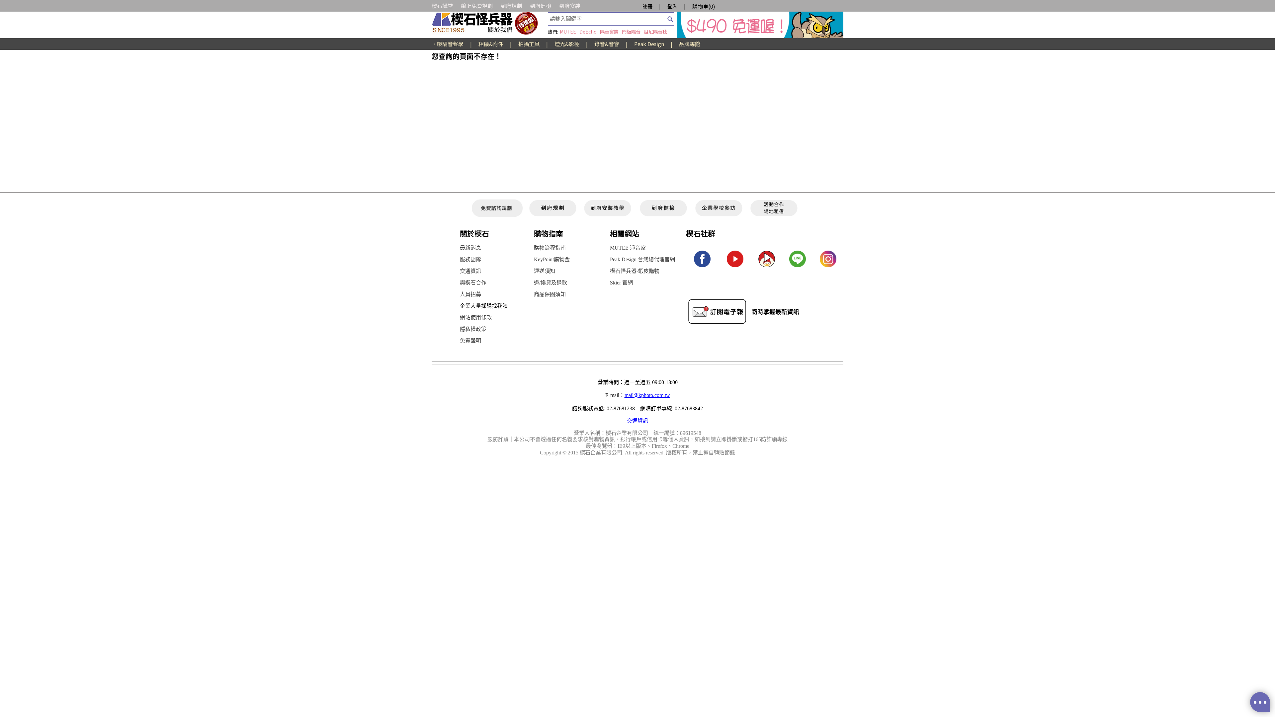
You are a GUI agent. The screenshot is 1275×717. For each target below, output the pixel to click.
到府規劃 (511, 6)
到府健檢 (540, 6)
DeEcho (588, 31)
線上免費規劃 (477, 6)
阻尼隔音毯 (655, 31)
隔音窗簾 (609, 31)
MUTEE (568, 31)
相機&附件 (490, 44)
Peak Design (649, 44)
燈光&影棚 (566, 44)
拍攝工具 (529, 44)
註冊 (647, 6)
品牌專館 (689, 44)
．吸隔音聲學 (448, 44)
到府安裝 (569, 6)
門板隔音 (631, 31)
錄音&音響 (606, 44)
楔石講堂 (442, 6)
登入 (672, 6)
